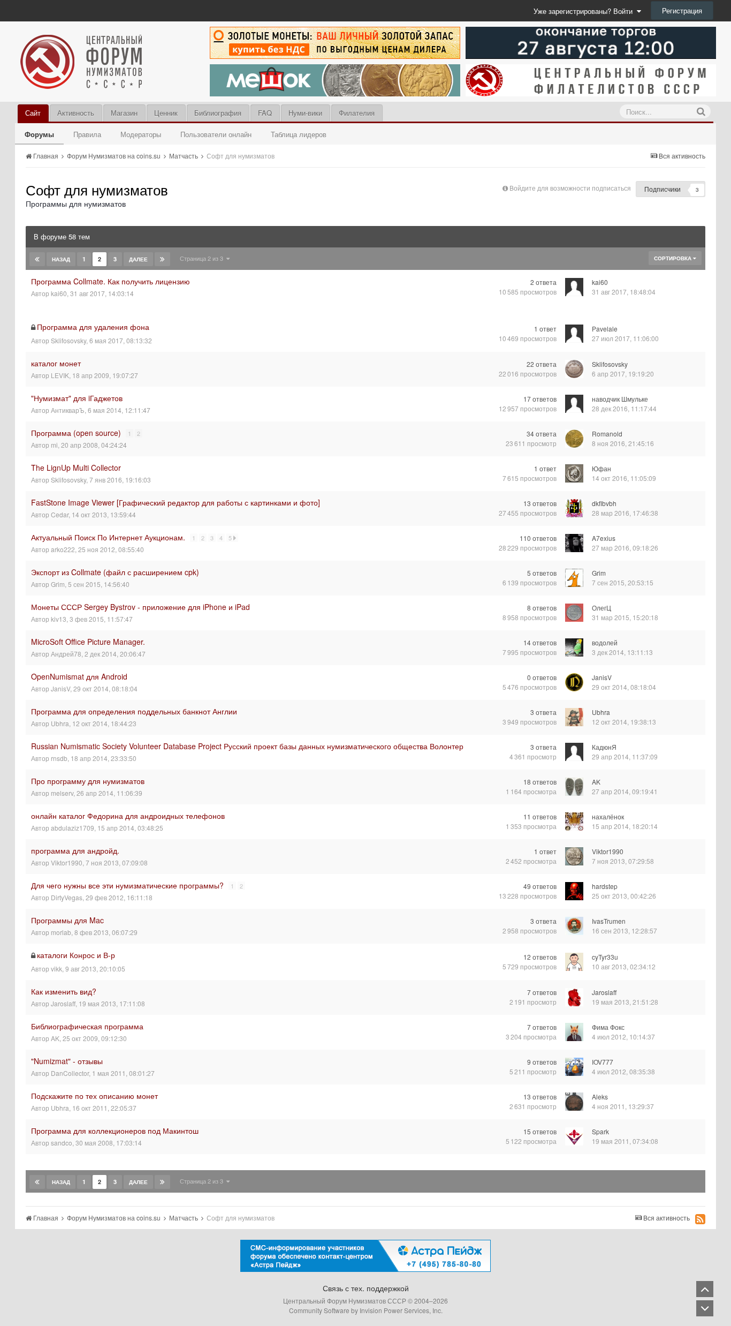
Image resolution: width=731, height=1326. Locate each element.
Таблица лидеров (298, 134)
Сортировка (673, 258)
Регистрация (682, 10)
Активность (75, 113)
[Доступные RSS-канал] (700, 1219)
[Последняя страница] (162, 259)
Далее (138, 259)
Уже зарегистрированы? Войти (585, 11)
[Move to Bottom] (704, 1308)
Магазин (124, 113)
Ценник (166, 113)
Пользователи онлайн (216, 134)
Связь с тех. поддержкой (366, 1288)
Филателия (357, 113)
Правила (87, 134)
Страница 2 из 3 (203, 258)
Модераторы (140, 134)
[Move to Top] (704, 1289)
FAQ (265, 113)
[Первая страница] (37, 259)
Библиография (217, 113)
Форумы (39, 134)
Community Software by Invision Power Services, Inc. (366, 1310)
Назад (61, 259)
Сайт (33, 113)
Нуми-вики (305, 113)
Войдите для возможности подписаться (570, 187)
